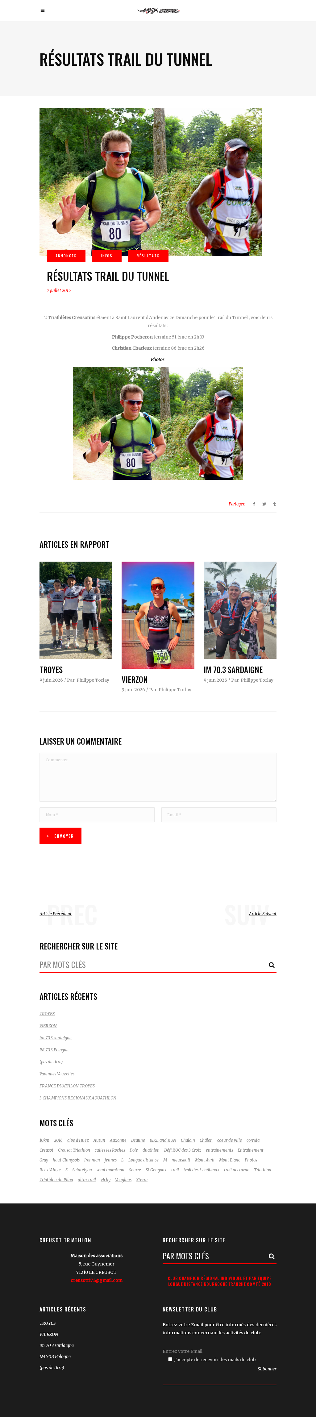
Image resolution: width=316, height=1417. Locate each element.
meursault (181, 1160)
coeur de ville (229, 1140)
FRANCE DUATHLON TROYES (67, 1086)
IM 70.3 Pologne (54, 1050)
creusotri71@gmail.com (97, 1280)
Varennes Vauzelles (57, 1074)
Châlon (206, 1140)
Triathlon (262, 1170)
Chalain (188, 1140)
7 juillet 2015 (59, 290)
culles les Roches (110, 1150)
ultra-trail (87, 1179)
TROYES (51, 669)
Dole (134, 1150)
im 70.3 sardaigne (233, 669)
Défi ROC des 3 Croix (182, 1150)
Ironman (92, 1160)
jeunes (111, 1160)
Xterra (142, 1179)
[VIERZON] (158, 615)
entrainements (219, 1150)
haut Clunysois (66, 1160)
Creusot (46, 1150)
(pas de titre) (51, 1062)
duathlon (151, 1150)
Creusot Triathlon (74, 1150)
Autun (99, 1140)
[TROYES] (76, 610)
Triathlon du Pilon (56, 1179)
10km (44, 1140)
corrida (253, 1140)
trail (175, 1170)
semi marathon (110, 1170)
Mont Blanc (229, 1160)
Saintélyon (82, 1170)
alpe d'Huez (78, 1140)
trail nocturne (236, 1170)
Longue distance (143, 1160)
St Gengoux (156, 1170)
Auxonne (118, 1140)
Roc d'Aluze (50, 1170)
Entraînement (251, 1150)
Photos (158, 359)
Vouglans (123, 1179)
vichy (105, 1179)
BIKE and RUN (163, 1140)
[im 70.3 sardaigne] (240, 610)
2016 (58, 1140)
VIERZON (135, 679)
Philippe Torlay (93, 680)
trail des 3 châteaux (201, 1170)
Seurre (135, 1170)
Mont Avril (204, 1160)
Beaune (138, 1140)
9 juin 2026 (51, 680)
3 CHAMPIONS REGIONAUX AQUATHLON (78, 1098)
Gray (44, 1160)
